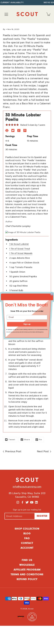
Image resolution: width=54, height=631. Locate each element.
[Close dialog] (52, 294)
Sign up (27, 324)
